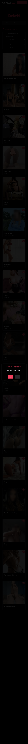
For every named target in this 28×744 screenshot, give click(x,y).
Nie (17, 377)
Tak (11, 377)
